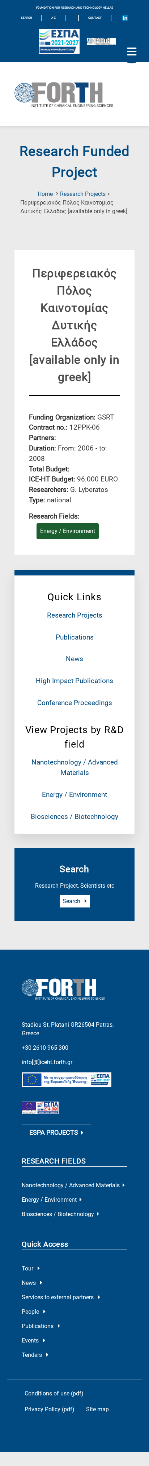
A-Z (53, 17)
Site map (97, 1409)
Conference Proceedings (74, 703)
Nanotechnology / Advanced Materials (71, 1185)
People (31, 1311)
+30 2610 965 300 (45, 1047)
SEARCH (26, 17)
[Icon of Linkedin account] (125, 18)
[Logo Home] (74, 94)
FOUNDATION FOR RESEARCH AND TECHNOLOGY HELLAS (74, 7)
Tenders (32, 1354)
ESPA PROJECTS (53, 1132)
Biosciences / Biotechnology (74, 816)
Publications (75, 637)
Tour (28, 1268)
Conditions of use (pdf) (54, 1393)
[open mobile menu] (131, 51)
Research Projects (83, 193)
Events (31, 1340)
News (74, 659)
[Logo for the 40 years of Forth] (101, 41)
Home (45, 193)
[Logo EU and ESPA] (59, 41)
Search (72, 901)
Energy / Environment (74, 794)
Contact (95, 17)
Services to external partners (58, 1297)
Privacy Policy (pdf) (49, 1409)
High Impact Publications (74, 681)
